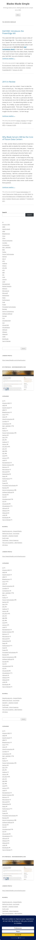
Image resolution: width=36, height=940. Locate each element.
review (29, 123)
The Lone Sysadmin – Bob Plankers (12, 542)
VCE (3, 323)
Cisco (3, 236)
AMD (3, 227)
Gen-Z (4, 259)
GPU (3, 261)
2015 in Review (8, 81)
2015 (3, 123)
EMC (3, 250)
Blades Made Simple (18, 3)
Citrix (3, 238)
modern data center (19, 68)
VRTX (3, 125)
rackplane (22, 199)
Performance (6, 300)
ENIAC (29, 194)
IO (20, 123)
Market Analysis (6, 286)
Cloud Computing (7, 240)
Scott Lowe (5, 538)
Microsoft (5, 293)
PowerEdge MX (6, 70)
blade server (9, 123)
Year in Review (6, 341)
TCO (3, 318)
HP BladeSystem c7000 (22, 196)
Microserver (5, 291)
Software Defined (7, 314)
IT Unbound (29, 65)
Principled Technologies (9, 307)
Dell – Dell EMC (6, 247)
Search (4, 212)
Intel (3, 277)
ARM (3, 231)
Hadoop (4, 263)
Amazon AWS (6, 224)
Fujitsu (4, 252)
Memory (4, 288)
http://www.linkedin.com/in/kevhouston (13, 360)
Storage (4, 316)
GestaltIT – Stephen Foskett (10, 536)
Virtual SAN (5, 325)
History (18, 121)
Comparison (5, 245)
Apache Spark (6, 229)
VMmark (4, 330)
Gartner (4, 256)
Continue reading (8, 58)
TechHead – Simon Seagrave (10, 540)
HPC (3, 270)
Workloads (5, 339)
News (3, 298)
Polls (3, 302)
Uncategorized (6, 320)
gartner (17, 123)
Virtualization (6, 327)
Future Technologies (22, 192)
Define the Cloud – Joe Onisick (10, 533)
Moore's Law (15, 199)
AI (2, 222)
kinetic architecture (7, 68)
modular (28, 68)
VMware (4, 332)
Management (6, 284)
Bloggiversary (6, 234)
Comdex (4, 243)
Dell (26, 194)
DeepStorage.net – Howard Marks (12, 531)
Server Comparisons (8, 311)
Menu (18, 15)
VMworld (4, 334)
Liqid (3, 282)
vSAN (3, 336)
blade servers (16, 65)
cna (23, 194)
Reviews (23, 121)
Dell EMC (22, 65)
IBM (3, 272)
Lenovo (4, 279)
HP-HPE (4, 268)
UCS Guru (5, 545)
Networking (5, 295)
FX (14, 123)
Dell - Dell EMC (20, 63)
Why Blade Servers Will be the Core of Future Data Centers (17, 138)
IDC (3, 275)
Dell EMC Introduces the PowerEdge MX (13, 32)
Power (4, 304)
